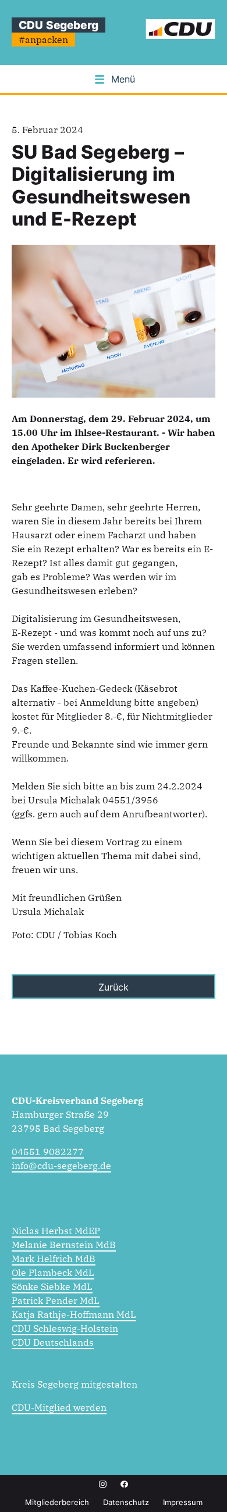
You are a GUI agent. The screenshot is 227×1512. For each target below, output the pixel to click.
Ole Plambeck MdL (53, 1272)
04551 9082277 (48, 1151)
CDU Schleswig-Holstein (65, 1328)
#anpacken (43, 39)
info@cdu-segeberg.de (61, 1165)
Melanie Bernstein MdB (64, 1244)
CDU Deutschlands (53, 1342)
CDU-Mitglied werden (59, 1407)
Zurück (113, 987)
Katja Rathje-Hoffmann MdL (74, 1314)
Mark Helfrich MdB (53, 1258)
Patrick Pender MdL (56, 1300)
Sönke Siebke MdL (52, 1286)
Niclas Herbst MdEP (56, 1230)
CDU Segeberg (58, 25)
